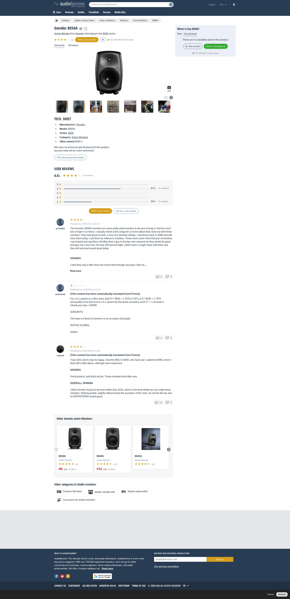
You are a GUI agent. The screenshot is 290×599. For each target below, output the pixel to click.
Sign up (220, 559)
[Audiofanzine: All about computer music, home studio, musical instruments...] (69, 4)
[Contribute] (102, 39)
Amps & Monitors (107, 20)
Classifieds (94, 12)
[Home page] (56, 20)
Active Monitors (140, 20)
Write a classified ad (215, 46)
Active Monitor (61, 33)
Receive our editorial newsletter (172, 553)
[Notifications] (234, 4)
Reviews (69, 12)
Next (171, 97)
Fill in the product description (70, 157)
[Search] (171, 5)
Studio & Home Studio (84, 20)
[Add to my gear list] (85, 28)
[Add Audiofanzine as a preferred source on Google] (102, 576)
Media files (120, 12)
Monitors (124, 20)
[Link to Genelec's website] (80, 28)
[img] (62, 39)
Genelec (65, 20)
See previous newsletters (166, 566)
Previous (166, 97)
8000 (105, 33)
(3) (72, 40)
